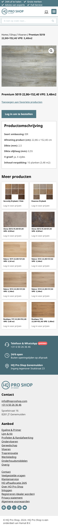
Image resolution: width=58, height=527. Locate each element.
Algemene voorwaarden (16, 501)
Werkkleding (9, 456)
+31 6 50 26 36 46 (11, 404)
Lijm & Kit (7, 433)
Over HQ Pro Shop (12, 486)
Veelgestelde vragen (13, 475)
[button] (53, 11)
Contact (6, 471)
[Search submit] (52, 20)
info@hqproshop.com (14, 401)
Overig (5, 464)
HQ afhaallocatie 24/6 (14, 483)
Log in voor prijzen (12, 205)
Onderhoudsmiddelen (15, 460)
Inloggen (7, 490)
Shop (13, 34)
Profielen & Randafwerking (17, 437)
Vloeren (22, 34)
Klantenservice (10, 479)
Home (5, 34)
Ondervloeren (10, 441)
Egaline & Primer (11, 429)
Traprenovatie (10, 453)
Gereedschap (9, 445)
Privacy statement (12, 497)
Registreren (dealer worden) (18, 494)
